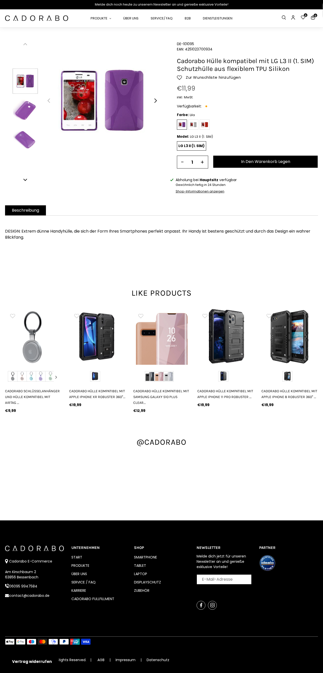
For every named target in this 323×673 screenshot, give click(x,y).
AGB (100, 659)
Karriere (78, 590)
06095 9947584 (23, 586)
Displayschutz (147, 582)
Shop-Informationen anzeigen (200, 191)
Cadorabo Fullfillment (92, 598)
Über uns (79, 573)
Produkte (80, 565)
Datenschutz (158, 659)
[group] (41, 336)
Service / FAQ (83, 582)
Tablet (140, 565)
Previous (10, 377)
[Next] (155, 100)
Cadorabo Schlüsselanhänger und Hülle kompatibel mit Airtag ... (32, 397)
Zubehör (141, 590)
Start (76, 557)
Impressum (126, 659)
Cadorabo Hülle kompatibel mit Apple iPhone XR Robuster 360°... (97, 394)
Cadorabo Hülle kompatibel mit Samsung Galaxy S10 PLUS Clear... (161, 397)
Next (56, 377)
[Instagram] (212, 605)
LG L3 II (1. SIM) (191, 145)
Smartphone (145, 557)
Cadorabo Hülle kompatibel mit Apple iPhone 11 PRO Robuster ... (225, 394)
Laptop (140, 573)
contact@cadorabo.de (29, 595)
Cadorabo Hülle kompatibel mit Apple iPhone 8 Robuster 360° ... (289, 394)
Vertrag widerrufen (32, 661)
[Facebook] (201, 605)
